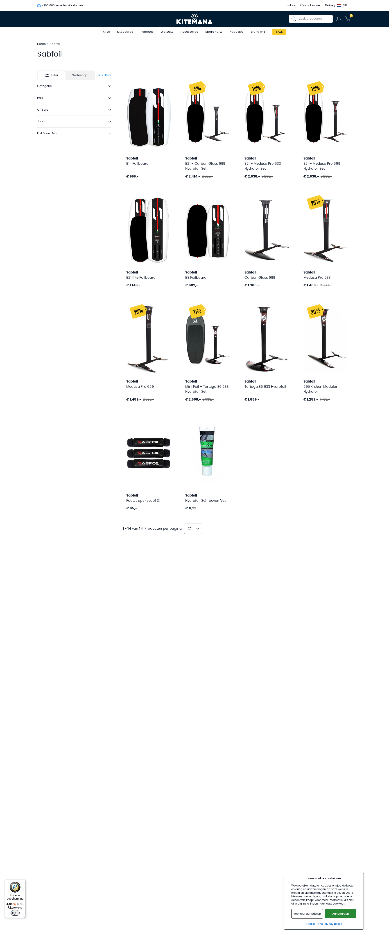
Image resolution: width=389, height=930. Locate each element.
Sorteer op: (80, 75)
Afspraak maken (310, 5)
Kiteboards (125, 31)
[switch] (15, 913)
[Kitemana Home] (194, 19)
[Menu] (22, 882)
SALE (279, 31)
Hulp (290, 5)
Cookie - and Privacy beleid (323, 924)
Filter (54, 75)
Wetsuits (167, 31)
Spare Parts (213, 31)
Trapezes (147, 31)
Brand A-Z (258, 31)
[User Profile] (339, 19)
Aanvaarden (340, 913)
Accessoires (189, 31)
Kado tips (236, 31)
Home (41, 44)
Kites (106, 31)
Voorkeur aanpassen (307, 913)
